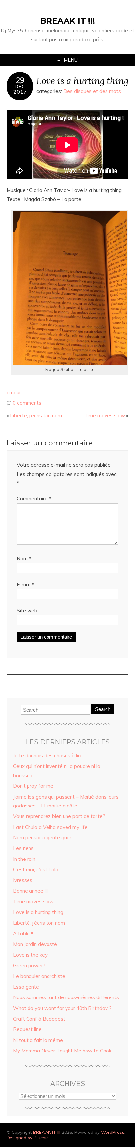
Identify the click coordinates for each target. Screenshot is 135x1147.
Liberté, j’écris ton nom (36, 415)
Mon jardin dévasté (35, 944)
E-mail (25, 584)
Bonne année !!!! (30, 891)
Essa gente (26, 987)
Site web (27, 610)
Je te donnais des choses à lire (48, 755)
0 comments (27, 403)
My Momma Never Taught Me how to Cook (62, 1051)
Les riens (23, 848)
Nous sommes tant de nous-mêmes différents (66, 997)
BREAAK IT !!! (67, 21)
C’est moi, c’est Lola (35, 869)
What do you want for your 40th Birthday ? (62, 1008)
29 (20, 80)
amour (14, 392)
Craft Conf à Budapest (39, 1019)
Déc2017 (20, 89)
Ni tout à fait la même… (40, 1040)
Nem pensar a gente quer (42, 837)
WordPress (112, 1132)
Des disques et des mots (92, 91)
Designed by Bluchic (27, 1137)
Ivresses (22, 880)
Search (102, 709)
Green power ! (29, 965)
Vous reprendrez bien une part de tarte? (59, 816)
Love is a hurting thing (82, 80)
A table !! (23, 933)
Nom (24, 558)
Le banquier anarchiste (39, 976)
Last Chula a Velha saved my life (50, 827)
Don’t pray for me (33, 786)
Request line (27, 1029)
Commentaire (34, 498)
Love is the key (30, 955)
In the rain (24, 859)
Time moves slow (104, 415)
